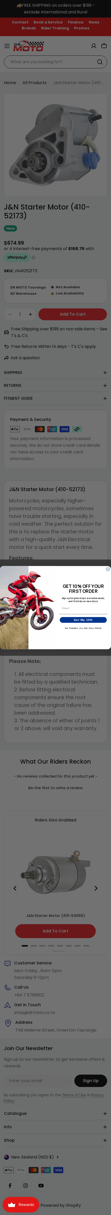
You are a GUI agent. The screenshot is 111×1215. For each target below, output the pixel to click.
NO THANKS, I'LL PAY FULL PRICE (83, 628)
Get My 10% (83, 619)
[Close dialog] (107, 569)
